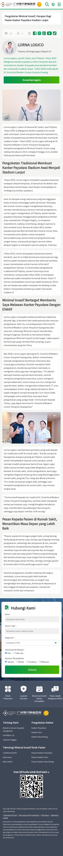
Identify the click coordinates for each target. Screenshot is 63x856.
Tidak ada (19, 653)
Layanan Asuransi (23, 697)
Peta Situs (45, 815)
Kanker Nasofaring (40, 736)
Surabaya (32, 662)
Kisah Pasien (38, 747)
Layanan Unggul (9, 739)
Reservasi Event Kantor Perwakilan (39, 698)
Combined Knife (10, 752)
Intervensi (7, 757)
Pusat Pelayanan (7, 697)
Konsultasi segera (32, 79)
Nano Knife (7, 761)
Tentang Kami (10, 722)
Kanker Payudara (39, 728)
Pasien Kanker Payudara (42, 752)
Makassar (44, 662)
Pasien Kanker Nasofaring (43, 761)
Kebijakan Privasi (10, 815)
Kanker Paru (37, 732)
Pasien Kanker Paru (40, 757)
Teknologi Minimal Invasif (17, 747)
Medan (21, 662)
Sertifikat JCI (8, 735)
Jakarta (10, 662)
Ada (9, 653)
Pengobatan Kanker (42, 722)
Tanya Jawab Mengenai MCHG (55, 697)
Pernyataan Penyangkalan (29, 815)
